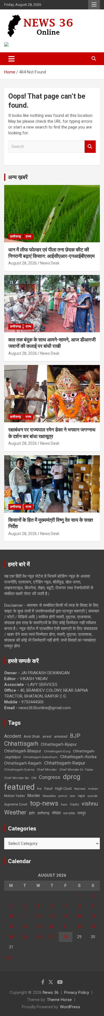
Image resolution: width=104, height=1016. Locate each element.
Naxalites (49, 796)
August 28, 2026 (22, 263)
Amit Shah (32, 736)
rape (81, 796)
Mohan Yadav (14, 796)
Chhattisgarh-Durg (57, 751)
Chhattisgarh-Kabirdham (40, 757)
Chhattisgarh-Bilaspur (22, 751)
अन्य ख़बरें (18, 177)
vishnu (90, 803)
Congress (49, 777)
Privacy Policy (76, 992)
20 (52, 926)
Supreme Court (15, 804)
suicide (92, 796)
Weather (15, 812)
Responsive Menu (94, 4)
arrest (47, 737)
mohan (93, 789)
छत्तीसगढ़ (15, 236)
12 (38, 916)
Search (90, 146)
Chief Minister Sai (16, 778)
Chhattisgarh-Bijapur (59, 744)
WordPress (70, 1006)
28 (66, 936)
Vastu (74, 804)
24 (11, 936)
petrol (62, 796)
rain (72, 796)
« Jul (8, 957)
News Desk (49, 263)
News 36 (51, 992)
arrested (60, 736)
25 (24, 936)
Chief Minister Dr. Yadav (76, 769)
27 (52, 936)
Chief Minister (47, 769)
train (64, 804)
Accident (12, 736)
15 (79, 916)
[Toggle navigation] (11, 58)
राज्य (28, 236)
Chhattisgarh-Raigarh (23, 763)
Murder (33, 795)
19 (38, 926)
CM (33, 778)
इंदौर (32, 813)
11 (24, 916)
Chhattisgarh (21, 743)
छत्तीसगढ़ (43, 813)
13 (52, 916)
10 (11, 916)
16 (93, 916)
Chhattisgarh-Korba (78, 756)
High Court (63, 788)
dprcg (71, 777)
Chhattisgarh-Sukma (19, 769)
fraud (48, 789)
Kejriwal (79, 789)
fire (39, 789)
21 (66, 926)
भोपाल (56, 813)
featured (19, 787)
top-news (44, 803)
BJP (75, 735)
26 (38, 936)
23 (93, 926)
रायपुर (81, 813)
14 (66, 916)
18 (24, 926)
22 (79, 926)
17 (11, 926)
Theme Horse (59, 999)
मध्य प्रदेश (69, 813)
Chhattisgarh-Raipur (64, 763)
